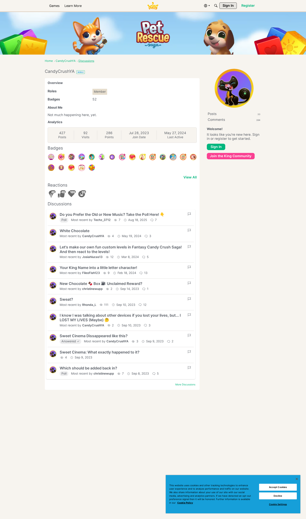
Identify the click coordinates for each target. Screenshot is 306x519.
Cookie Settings (278, 504)
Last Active (175, 137)
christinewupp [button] (92, 289)
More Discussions (185, 384)
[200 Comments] (152, 157)
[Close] (297, 479)
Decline (278, 495)
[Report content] (189, 214)
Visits (85, 137)
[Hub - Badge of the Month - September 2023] (112, 157)
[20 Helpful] (61, 157)
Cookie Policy (185, 502)
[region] (233, 494)
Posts (62, 137)
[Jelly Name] (81, 167)
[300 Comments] (122, 157)
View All (190, 177)
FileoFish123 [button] (91, 273)
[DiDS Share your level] (71, 157)
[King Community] (152, 6)
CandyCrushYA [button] (93, 236)
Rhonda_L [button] (89, 305)
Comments (234, 120)
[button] (52, 216)
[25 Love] (71, 167)
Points (109, 137)
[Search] (216, 5)
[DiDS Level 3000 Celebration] (81, 157)
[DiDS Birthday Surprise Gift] (162, 157)
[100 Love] (132, 157)
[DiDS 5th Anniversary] (61, 167)
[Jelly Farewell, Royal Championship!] (101, 157)
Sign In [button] (216, 147)
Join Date (139, 137)
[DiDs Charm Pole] (91, 167)
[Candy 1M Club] (173, 157)
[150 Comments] (183, 157)
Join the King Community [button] (230, 156)
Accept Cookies (278, 487)
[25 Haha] (193, 157)
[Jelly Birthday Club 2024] (51, 157)
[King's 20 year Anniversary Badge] (51, 167)
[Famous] (142, 157)
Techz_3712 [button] (102, 220)
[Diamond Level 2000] (91, 157)
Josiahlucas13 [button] (92, 257)
